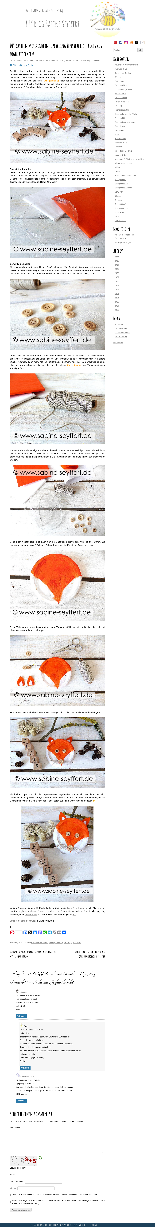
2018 (117, 289)
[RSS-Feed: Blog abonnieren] (131, 44)
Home (12, 60)
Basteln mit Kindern (25, 60)
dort (74, 914)
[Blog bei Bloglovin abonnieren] (137, 44)
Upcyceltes (76, 943)
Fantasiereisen (121, 98)
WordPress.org (121, 337)
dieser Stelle (31, 914)
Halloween (119, 130)
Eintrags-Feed (121, 328)
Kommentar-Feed (122, 333)
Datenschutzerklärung (39, 1224)
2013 (117, 310)
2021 (117, 277)
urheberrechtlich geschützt (22, 921)
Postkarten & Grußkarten (125, 175)
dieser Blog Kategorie (76, 908)
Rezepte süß (120, 180)
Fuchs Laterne (74, 365)
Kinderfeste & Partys (123, 151)
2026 (117, 257)
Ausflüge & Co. (121, 69)
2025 (117, 261)
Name (13, 1175)
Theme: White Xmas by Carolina (85, 1224)
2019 (117, 285)
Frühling (118, 106)
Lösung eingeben (18, 1168)
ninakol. (23, 992)
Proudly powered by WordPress (60, 1224)
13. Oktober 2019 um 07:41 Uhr (28, 1080)
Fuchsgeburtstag (56, 943)
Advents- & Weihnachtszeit (126, 65)
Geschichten (120, 126)
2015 (117, 302)
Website (13, 1188)
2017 (117, 294)
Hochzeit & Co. (121, 143)
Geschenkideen (121, 118)
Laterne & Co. (120, 155)
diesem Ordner (37, 911)
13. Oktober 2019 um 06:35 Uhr (28, 995)
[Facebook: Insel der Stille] (121, 44)
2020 (117, 281)
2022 (117, 273)
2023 (117, 269)
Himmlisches (120, 139)
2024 (117, 265)
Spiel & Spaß (120, 204)
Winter (117, 216)
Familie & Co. (120, 94)
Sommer (118, 200)
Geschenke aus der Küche (126, 114)
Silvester (118, 196)
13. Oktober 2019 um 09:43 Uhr (32, 1030)
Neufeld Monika (27, 1077)
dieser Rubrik (83, 911)
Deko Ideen (119, 81)
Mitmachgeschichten (123, 163)
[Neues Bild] (40, 1158)
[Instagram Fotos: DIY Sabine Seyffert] (126, 44)
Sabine (31, 65)
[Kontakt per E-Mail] (142, 44)
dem (48, 81)
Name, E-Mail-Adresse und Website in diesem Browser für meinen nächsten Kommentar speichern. (55, 1195)
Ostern (117, 171)
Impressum (118, 343)
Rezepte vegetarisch (123, 188)
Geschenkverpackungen (125, 122)
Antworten (21, 1016)
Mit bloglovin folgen (123, 242)
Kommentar (15, 1127)
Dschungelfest (121, 85)
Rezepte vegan (121, 184)
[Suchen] (140, 50)
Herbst (67, 943)
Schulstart (119, 192)
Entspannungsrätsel (123, 89)
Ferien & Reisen (122, 102)
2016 (117, 298)
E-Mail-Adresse (17, 1182)
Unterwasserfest (121, 208)
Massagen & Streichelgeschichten (129, 159)
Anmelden (119, 324)
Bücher (118, 77)
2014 (117, 306)
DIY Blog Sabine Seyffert (53, 23)
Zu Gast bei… (120, 221)
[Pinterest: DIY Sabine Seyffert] (115, 44)
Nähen (117, 167)
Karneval (118, 147)
